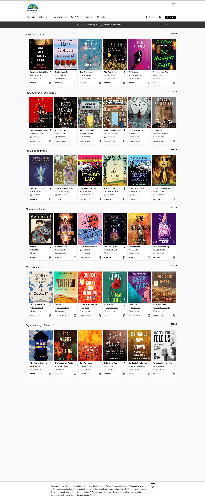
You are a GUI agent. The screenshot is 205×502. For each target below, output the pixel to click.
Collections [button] (43, 17)
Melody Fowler (86, 366)
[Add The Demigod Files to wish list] (50, 199)
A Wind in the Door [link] (112, 188)
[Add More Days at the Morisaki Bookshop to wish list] (124, 141)
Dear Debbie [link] (109, 305)
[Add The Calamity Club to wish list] (50, 315)
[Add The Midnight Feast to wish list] (173, 83)
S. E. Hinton (134, 250)
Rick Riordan (36, 191)
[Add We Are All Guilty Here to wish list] (50, 83)
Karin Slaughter (37, 75)
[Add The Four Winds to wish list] (124, 83)
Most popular (33, 267)
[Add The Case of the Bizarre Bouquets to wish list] (148, 199)
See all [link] (174, 33)
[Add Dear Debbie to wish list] (124, 315)
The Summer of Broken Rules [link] (89, 247)
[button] (149, 17)
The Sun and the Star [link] (161, 188)
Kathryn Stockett (37, 308)
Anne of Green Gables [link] (64, 188)
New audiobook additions (40, 92)
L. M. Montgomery (63, 191)
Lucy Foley (158, 75)
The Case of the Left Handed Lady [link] (89, 188)
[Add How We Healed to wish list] (99, 374)
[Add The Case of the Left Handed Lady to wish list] (99, 199)
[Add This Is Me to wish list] (173, 141)
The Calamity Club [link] (37, 305)
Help (173, 3)
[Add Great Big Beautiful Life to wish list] (99, 315)
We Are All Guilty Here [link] (39, 72)
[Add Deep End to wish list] (148, 315)
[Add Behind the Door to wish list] (124, 374)
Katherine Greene (63, 366)
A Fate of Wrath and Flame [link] (64, 130)
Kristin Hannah (111, 75)
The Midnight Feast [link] (161, 72)
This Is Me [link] (157, 130)
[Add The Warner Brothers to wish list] (50, 374)
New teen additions (37, 209)
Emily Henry (85, 308)
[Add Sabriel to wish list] (50, 257)
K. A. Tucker (61, 133)
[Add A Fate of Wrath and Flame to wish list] (74, 141)
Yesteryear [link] (59, 305)
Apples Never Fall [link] (62, 72)
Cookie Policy (89, 495)
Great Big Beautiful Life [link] (88, 305)
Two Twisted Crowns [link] (137, 130)
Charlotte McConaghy (162, 308)
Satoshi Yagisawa (87, 133)
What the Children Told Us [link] (162, 363)
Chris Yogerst (36, 366)
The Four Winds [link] (110, 72)
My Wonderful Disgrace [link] (162, 247)
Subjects (31, 17)
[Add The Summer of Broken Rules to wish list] (99, 257)
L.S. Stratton (61, 250)
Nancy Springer (87, 191)
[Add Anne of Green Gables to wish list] (74, 199)
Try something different (39, 325)
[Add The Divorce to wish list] (148, 83)
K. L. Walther (86, 250)
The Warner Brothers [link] (38, 363)
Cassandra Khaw (38, 133)
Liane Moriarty (61, 75)
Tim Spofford (159, 366)
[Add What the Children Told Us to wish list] (173, 374)
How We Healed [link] (85, 363)
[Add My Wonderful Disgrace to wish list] (173, 257)
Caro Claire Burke (63, 308)
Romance (90, 17)
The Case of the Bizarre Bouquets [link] (138, 188)
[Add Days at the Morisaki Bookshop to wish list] (99, 141)
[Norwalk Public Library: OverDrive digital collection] (32, 8)
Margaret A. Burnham (138, 366)
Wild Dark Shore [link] (160, 305)
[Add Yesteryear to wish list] (74, 315)
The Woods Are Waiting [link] (64, 363)
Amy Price (109, 366)
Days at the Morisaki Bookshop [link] (89, 130)
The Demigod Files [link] (37, 188)
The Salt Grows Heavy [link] (39, 130)
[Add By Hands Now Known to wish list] (148, 374)
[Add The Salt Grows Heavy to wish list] (50, 141)
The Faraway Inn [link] (110, 247)
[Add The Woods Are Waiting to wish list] (74, 374)
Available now (34, 34)
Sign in (170, 17)
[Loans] (160, 17)
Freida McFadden (136, 75)
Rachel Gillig (135, 133)
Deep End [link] (133, 305)
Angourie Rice (160, 250)
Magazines (102, 17)
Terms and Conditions (92, 486)
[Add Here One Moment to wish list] (99, 83)
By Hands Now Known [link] (138, 363)
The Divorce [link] (134, 72)
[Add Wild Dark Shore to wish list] (173, 315)
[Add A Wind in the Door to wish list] (124, 199)
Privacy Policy (111, 486)
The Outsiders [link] (134, 247)
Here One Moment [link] (86, 72)
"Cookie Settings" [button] (84, 492)
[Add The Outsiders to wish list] (148, 257)
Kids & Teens (76, 17)
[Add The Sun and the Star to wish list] (173, 199)
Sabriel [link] (33, 247)
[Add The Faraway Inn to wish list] (124, 257)
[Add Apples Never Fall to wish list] (74, 83)
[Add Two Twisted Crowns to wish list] (148, 141)
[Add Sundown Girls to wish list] (74, 257)
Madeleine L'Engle (112, 191)
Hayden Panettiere (161, 133)
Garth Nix (35, 250)
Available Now (60, 17)
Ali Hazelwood (135, 308)
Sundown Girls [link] (61, 247)
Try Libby (80, 24)
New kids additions (36, 151)
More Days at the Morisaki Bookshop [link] (113, 130)
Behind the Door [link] (111, 363)
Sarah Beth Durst (111, 250)
